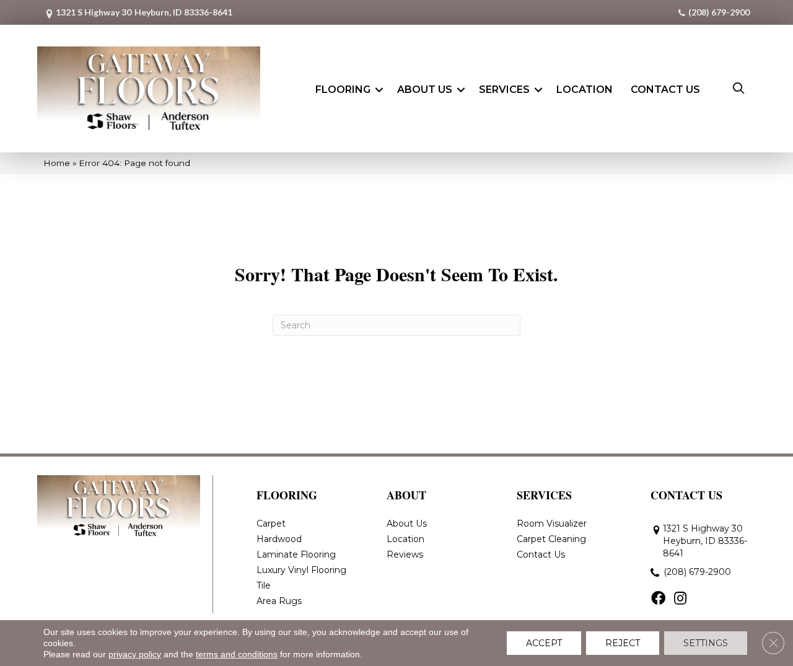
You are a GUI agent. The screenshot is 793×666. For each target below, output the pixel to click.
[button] (379, 89)
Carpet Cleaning (551, 539)
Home (56, 163)
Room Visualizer (552, 523)
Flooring (342, 89)
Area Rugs (279, 601)
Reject (622, 643)
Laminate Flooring (296, 554)
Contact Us (665, 89)
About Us (424, 89)
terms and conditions (237, 654)
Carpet (271, 523)
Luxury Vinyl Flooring (301, 570)
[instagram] (680, 599)
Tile (263, 585)
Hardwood (279, 539)
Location (584, 89)
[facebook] (658, 599)
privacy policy (134, 654)
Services (504, 89)
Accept (544, 643)
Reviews (405, 554)
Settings (705, 643)
